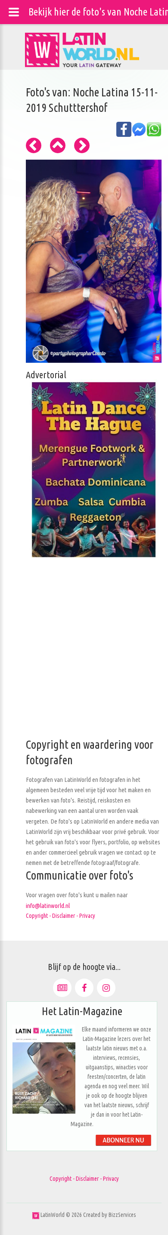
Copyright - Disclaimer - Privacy (60, 915)
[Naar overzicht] (57, 145)
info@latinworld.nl (48, 905)
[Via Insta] (106, 988)
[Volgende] (82, 145)
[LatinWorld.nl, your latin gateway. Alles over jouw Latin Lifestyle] (35, 1214)
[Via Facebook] (84, 988)
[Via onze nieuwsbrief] (62, 988)
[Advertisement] (84, 653)
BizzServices (122, 1214)
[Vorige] (33, 145)
